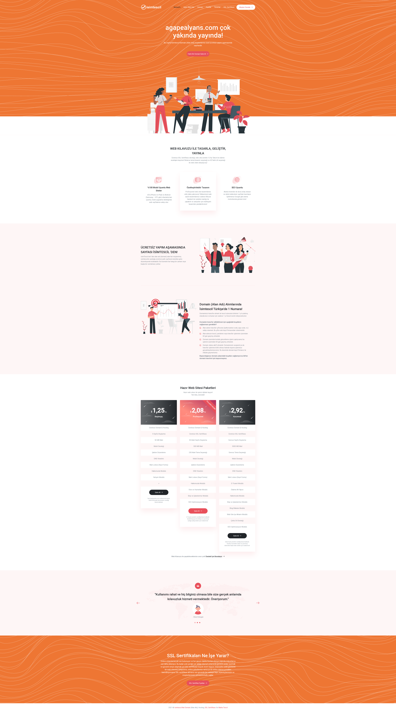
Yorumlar (217, 7)
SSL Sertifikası (229, 7)
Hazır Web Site (188, 7)
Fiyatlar (208, 7)
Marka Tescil (223, 708)
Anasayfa (177, 7)
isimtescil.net (179, 708)
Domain (200, 7)
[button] (195, 622)
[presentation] (138, 603)
